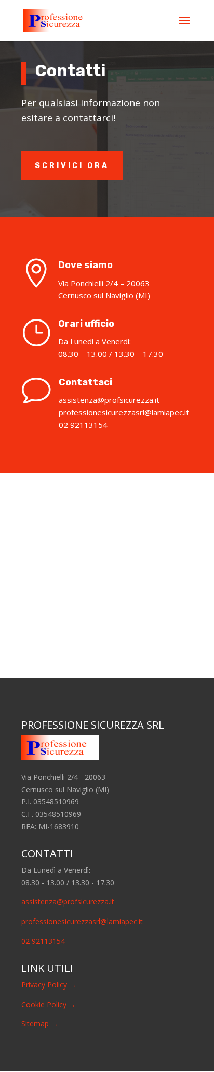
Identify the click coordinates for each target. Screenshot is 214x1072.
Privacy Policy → (48, 985)
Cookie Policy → (48, 1004)
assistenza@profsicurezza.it (67, 902)
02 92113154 (43, 941)
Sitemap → (39, 1023)
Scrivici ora (72, 165)
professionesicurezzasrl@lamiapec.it (82, 921)
